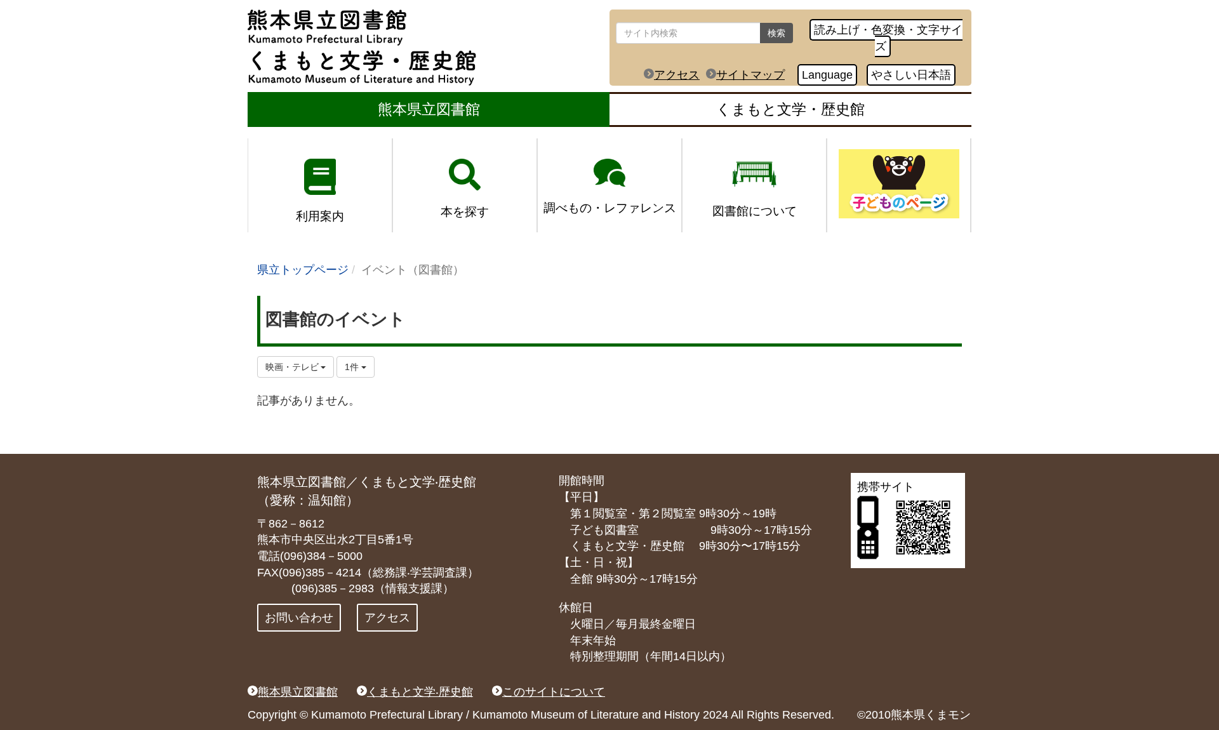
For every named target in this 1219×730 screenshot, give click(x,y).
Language (827, 75)
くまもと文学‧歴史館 (420, 692)
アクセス (677, 75)
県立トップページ (303, 269)
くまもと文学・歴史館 (790, 109)
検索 (776, 33)
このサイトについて (553, 692)
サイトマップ (750, 75)
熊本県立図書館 (429, 109)
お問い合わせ (299, 617)
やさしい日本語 (911, 75)
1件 (353, 367)
